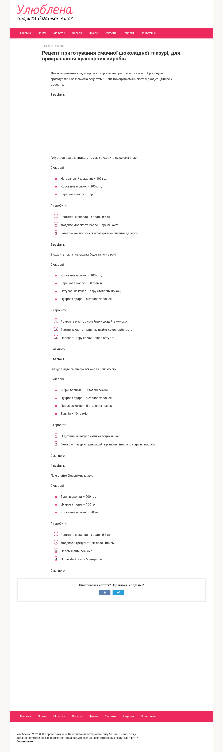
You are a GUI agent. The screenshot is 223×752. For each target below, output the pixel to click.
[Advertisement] (111, 126)
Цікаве (93, 33)
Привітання (148, 33)
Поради (77, 33)
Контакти (130, 737)
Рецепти (128, 33)
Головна (25, 33)
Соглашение (25, 741)
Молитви (59, 33)
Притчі (42, 33)
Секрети (110, 33)
